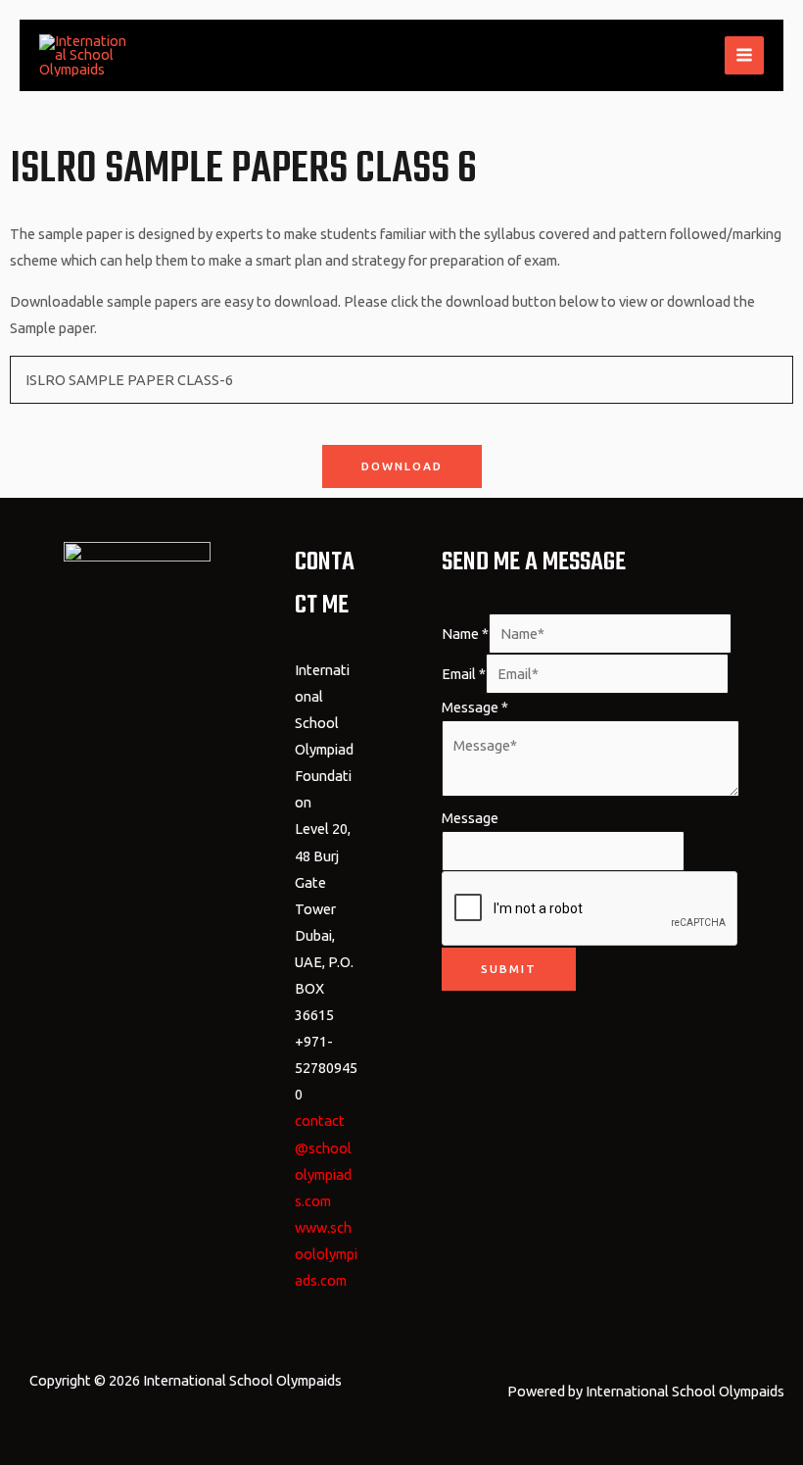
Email (464, 673)
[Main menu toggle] (744, 55)
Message (475, 707)
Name (465, 633)
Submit (509, 968)
